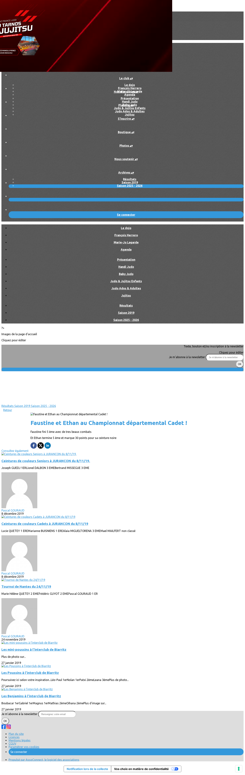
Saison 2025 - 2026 (129, 185)
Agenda (129, 94)
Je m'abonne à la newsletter (187, 357)
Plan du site (16, 734)
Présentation (130, 98)
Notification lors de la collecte (87, 769)
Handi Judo (130, 101)
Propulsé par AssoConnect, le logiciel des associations (44, 759)
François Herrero (130, 88)
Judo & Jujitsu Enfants (129, 108)
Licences (14, 737)
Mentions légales (19, 740)
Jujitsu (130, 114)
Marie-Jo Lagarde (126, 242)
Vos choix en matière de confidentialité (141, 769)
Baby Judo (126, 274)
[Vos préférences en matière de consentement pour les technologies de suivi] (238, 768)
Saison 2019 (130, 182)
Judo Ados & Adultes (130, 111)
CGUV (12, 743)
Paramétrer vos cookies (24, 746)
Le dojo (129, 85)
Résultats (129, 179)
